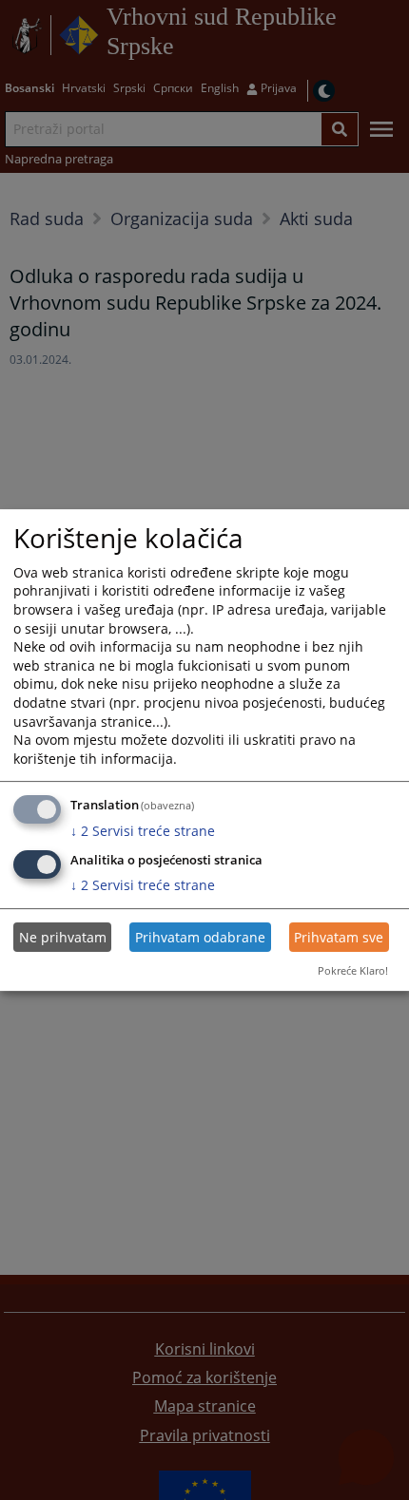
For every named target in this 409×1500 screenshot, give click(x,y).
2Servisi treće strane (142, 831)
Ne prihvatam (63, 937)
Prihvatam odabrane (200, 937)
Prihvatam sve (338, 937)
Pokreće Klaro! (353, 970)
